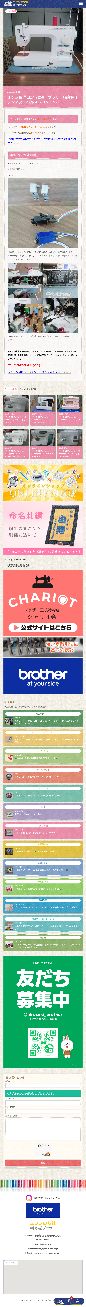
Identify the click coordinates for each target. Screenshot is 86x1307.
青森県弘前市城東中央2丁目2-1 (48, 1235)
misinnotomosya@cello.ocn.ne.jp (43, 1249)
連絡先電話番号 (10, 1107)
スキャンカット (43, 770)
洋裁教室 (43, 900)
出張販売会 (43, 844)
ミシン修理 (11, 11)
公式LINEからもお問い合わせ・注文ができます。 (33, 1093)
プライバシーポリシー (16, 560)
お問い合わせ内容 (11, 1116)
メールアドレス (10, 1098)
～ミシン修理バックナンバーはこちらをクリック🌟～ (39, 372)
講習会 (43, 938)
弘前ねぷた (43, 882)
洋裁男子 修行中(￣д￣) (43, 919)
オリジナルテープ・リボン (43, 732)
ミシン (43, 807)
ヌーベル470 (36, 133)
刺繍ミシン (43, 863)
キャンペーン (43, 751)
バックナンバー (43, 788)
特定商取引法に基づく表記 (18, 565)
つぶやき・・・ (43, 714)
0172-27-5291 (45, 1240)
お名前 (7, 1081)
